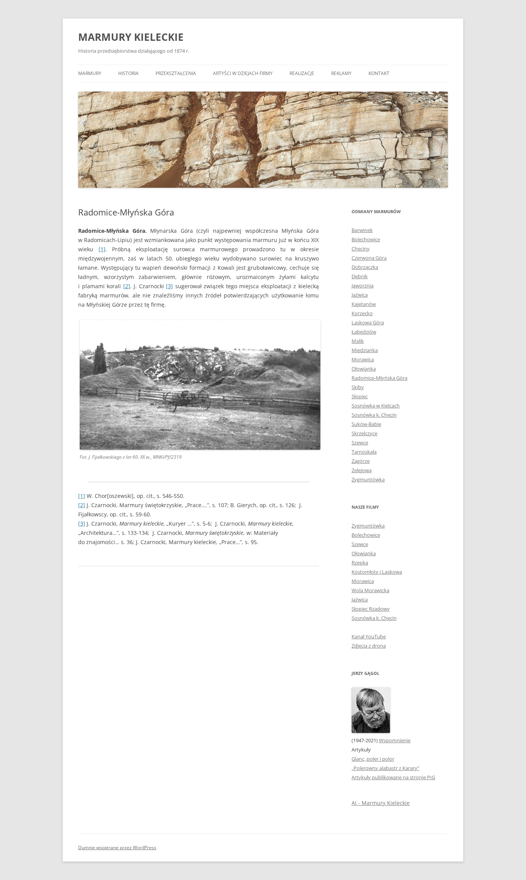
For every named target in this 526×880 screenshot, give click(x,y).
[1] (102, 249)
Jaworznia (363, 285)
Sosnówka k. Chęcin (374, 414)
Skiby (358, 387)
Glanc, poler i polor (373, 758)
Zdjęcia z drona (369, 645)
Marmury (89, 73)
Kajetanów (364, 304)
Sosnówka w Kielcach (376, 405)
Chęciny (361, 248)
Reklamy (341, 73)
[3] (169, 286)
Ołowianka (364, 368)
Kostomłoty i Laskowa (377, 571)
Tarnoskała (364, 451)
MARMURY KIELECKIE (131, 37)
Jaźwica (360, 294)
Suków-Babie (366, 424)
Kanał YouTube (369, 636)
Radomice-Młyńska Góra (379, 377)
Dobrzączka (365, 267)
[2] (126, 286)
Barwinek (362, 230)
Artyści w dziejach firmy (243, 73)
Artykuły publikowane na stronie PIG (393, 777)
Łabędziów (364, 331)
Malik (358, 340)
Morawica (363, 359)
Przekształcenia (176, 73)
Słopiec (360, 396)
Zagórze (361, 461)
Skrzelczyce (364, 433)
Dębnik (360, 276)
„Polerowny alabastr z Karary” (385, 768)
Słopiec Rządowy (371, 608)
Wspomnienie (394, 740)
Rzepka (360, 562)
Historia (128, 73)
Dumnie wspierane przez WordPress (117, 847)
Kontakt (379, 73)
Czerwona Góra (369, 257)
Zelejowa (362, 470)
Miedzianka (365, 350)
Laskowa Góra (368, 322)
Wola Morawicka (370, 590)
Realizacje (302, 73)
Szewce (360, 442)
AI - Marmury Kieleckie (381, 803)
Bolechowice (366, 239)
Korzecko (362, 313)
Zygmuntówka (368, 479)
